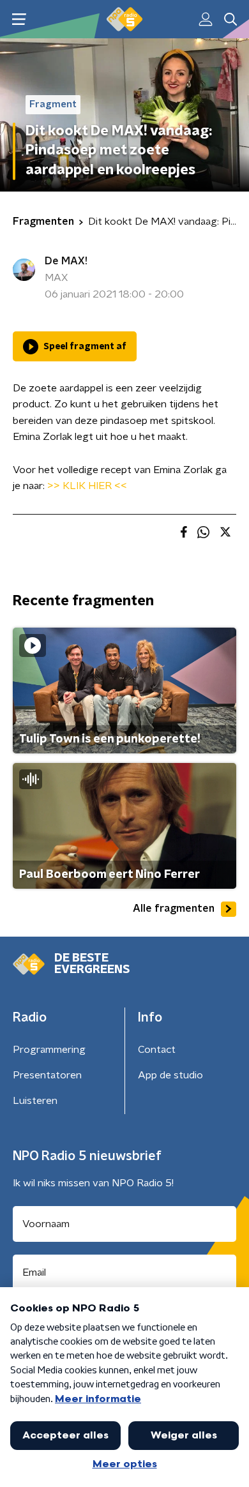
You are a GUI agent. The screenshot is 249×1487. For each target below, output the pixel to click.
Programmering (49, 1050)
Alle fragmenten (174, 908)
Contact (157, 1050)
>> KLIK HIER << (87, 486)
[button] (18, 19)
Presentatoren (47, 1075)
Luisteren (35, 1101)
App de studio (170, 1075)
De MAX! (66, 261)
